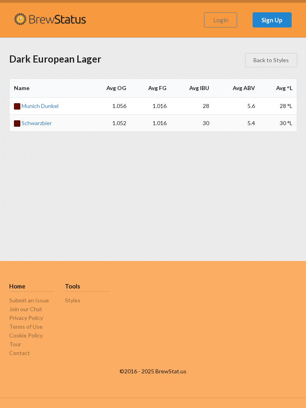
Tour (15, 344)
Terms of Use (26, 326)
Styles (72, 300)
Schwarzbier (36, 123)
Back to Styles (271, 60)
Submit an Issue (29, 300)
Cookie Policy (26, 335)
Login (220, 20)
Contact (19, 352)
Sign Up (271, 20)
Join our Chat (25, 309)
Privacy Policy (26, 317)
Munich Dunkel (39, 105)
